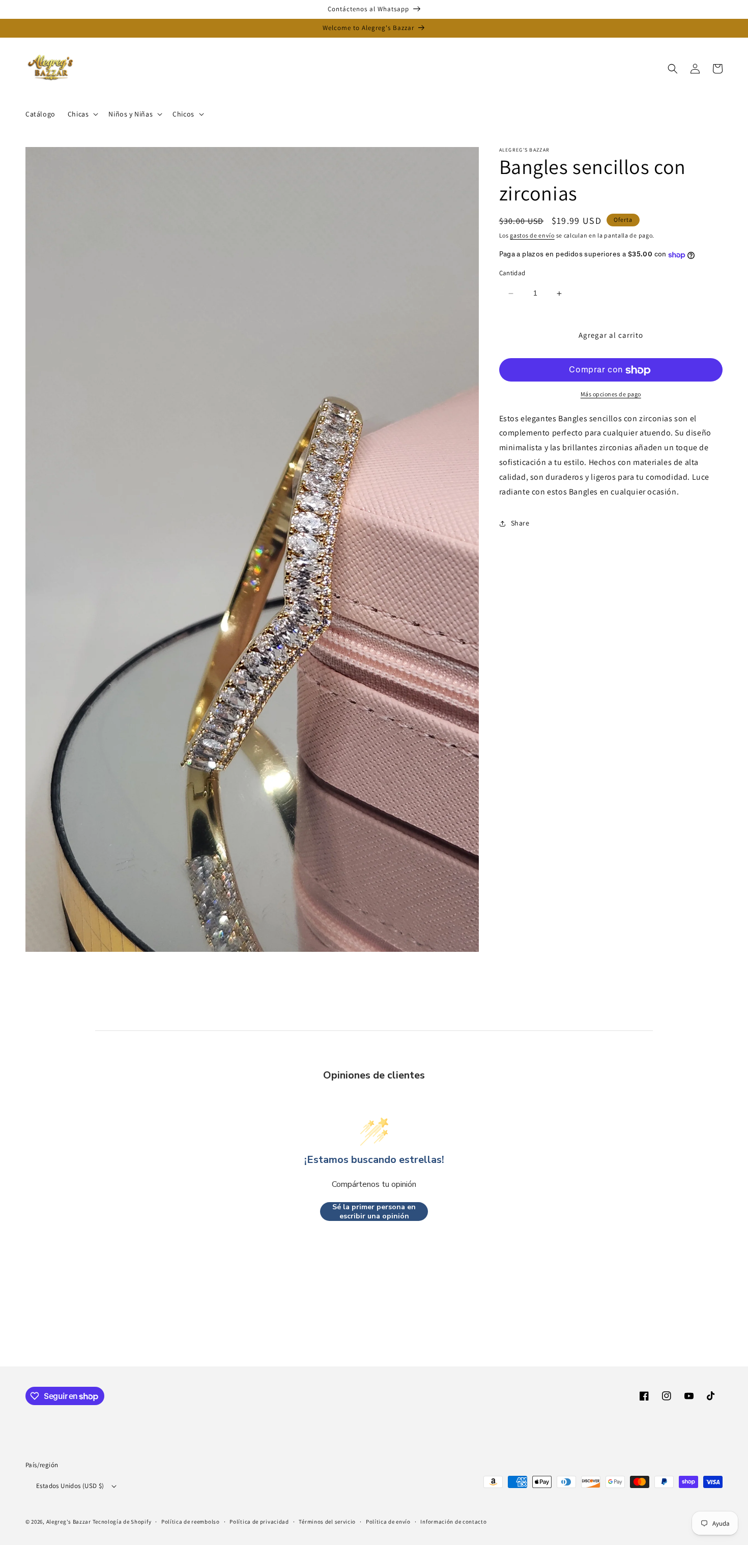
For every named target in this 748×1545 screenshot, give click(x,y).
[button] (82, 114)
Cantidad (512, 273)
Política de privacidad (259, 1521)
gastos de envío (532, 235)
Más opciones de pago (611, 394)
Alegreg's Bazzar (68, 1521)
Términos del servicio (327, 1521)
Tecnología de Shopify (122, 1521)
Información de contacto (453, 1521)
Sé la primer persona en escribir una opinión (374, 1211)
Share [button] (520, 523)
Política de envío (388, 1521)
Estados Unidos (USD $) (70, 1485)
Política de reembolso (190, 1521)
